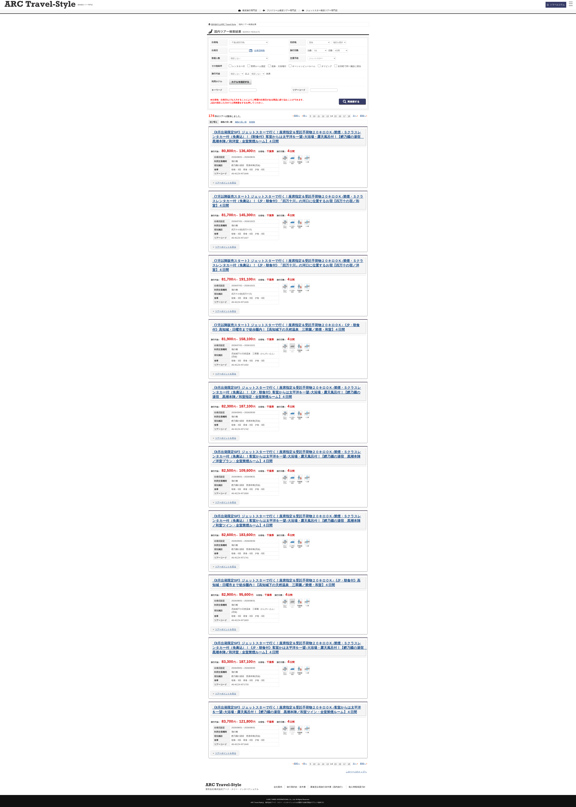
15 (335, 116)
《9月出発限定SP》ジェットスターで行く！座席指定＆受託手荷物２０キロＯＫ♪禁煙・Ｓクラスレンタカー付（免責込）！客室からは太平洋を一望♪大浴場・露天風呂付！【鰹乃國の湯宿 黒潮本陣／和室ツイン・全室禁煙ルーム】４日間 (286, 520)
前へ (305, 116)
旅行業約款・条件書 (296, 787)
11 (319, 116)
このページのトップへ (356, 772)
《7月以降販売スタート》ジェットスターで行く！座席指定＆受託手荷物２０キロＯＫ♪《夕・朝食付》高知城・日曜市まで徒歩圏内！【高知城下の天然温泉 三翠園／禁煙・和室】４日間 (286, 327)
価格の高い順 (241, 122)
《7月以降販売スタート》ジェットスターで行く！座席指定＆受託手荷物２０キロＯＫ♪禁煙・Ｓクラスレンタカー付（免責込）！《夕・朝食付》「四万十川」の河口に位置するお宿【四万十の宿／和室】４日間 (287, 201)
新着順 (252, 122)
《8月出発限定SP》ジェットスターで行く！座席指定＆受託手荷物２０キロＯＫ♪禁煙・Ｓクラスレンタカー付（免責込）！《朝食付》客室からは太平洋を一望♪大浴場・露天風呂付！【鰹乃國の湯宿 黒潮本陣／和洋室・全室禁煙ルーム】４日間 (288, 136)
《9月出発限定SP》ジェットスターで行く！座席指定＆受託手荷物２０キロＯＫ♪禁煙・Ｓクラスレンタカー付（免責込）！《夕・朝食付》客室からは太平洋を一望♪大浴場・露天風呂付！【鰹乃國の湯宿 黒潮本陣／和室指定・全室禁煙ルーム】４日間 (286, 392)
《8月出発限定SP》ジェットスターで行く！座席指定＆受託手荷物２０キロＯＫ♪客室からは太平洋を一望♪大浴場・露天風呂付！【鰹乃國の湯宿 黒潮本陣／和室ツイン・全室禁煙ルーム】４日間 (286, 710)
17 (344, 116)
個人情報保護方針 (357, 787)
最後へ (363, 116)
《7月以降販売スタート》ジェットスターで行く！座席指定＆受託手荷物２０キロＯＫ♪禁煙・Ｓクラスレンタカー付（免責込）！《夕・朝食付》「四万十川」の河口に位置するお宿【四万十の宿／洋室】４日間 (287, 265)
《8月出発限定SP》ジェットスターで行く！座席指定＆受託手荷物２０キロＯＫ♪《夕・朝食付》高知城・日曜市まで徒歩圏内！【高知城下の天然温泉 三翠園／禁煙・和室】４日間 (286, 583)
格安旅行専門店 (249, 10)
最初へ (297, 116)
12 (323, 116)
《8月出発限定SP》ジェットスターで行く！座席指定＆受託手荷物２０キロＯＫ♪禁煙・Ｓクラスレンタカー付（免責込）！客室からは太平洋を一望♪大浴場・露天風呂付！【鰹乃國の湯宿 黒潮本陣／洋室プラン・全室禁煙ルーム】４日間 (286, 456)
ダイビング (326, 66)
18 (349, 116)
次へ (355, 116)
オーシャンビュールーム (303, 66)
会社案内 (278, 787)
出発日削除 (259, 50)
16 (340, 116)
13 (327, 116)
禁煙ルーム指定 (258, 66)
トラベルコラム (557, 4)
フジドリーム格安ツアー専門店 (281, 10)
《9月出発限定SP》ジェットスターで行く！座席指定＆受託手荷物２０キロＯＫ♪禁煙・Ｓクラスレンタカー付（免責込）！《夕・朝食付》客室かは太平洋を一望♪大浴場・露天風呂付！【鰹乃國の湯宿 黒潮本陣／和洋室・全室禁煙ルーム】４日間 (288, 647)
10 (314, 116)
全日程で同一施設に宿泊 (349, 66)
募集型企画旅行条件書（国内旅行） (327, 787)
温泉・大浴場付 (279, 66)
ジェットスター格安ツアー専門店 (322, 10)
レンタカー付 (238, 66)
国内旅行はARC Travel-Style (223, 24)
